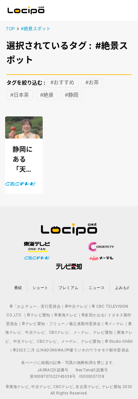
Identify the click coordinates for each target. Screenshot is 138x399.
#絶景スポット (36, 28)
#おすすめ (62, 82)
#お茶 (92, 82)
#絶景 (47, 95)
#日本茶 (19, 95)
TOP (10, 28)
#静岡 (71, 95)
